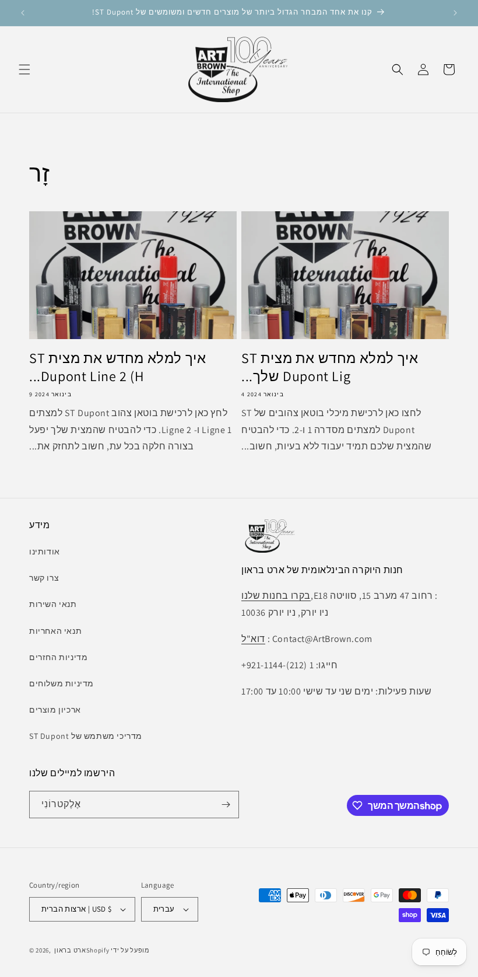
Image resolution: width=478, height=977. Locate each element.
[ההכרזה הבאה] (455, 13)
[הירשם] (225, 804)
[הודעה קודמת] (23, 13)
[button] (24, 69)
